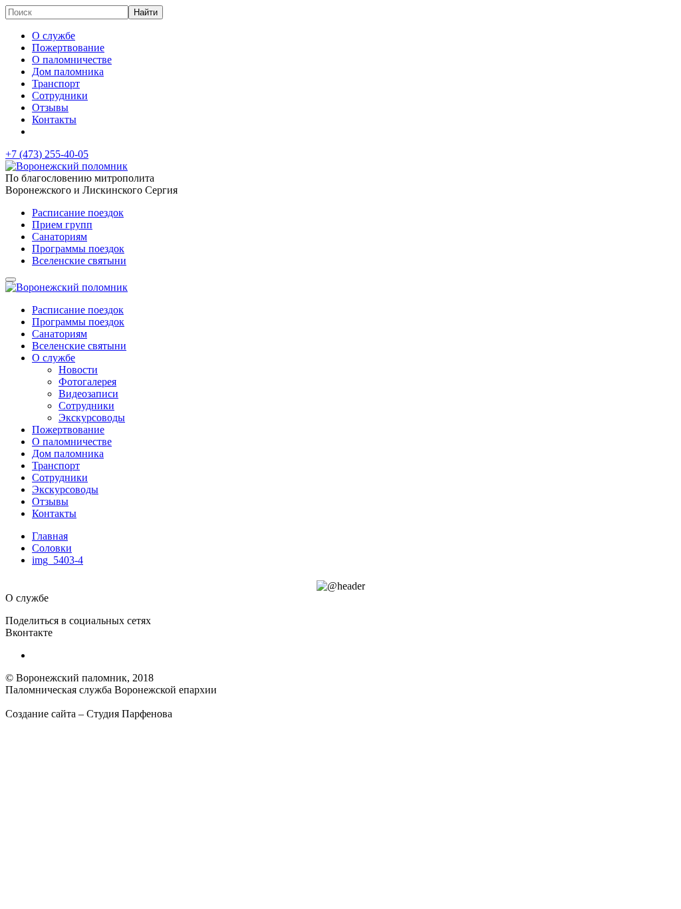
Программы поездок (78, 248)
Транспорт (56, 83)
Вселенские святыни (79, 260)
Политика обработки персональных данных (105, 701)
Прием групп (62, 224)
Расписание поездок (78, 212)
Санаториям (59, 236)
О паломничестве (72, 59)
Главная (50, 536)
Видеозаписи (88, 393)
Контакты (54, 119)
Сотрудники (60, 95)
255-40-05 (46, 154)
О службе (53, 35)
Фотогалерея (87, 381)
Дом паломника (68, 71)
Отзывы (50, 107)
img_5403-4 (57, 560)
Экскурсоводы (92, 417)
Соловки (52, 548)
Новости (78, 369)
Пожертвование (68, 47)
